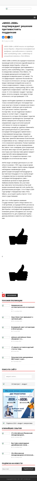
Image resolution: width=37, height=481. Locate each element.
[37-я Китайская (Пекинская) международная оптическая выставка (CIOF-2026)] (6, 437)
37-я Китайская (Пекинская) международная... (21, 434)
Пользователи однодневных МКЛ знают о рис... (22, 358)
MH (19, 479)
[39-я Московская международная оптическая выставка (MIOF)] (6, 457)
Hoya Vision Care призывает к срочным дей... (22, 318)
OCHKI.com (27, 479)
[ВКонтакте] (3, 37)
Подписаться (28, 469)
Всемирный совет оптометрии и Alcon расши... (23, 328)
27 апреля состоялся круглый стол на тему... (22, 348)
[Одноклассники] (6, 37)
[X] (8, 37)
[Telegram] (11, 37)
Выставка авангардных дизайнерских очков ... (20, 444)
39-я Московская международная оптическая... (22, 454)
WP (22, 479)
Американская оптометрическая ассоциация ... (22, 307)
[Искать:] (18, 376)
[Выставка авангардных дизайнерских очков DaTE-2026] (6, 447)
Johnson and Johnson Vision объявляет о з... (21, 338)
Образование (11, 295)
